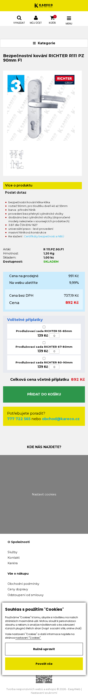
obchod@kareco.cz (61, 419)
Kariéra (13, 563)
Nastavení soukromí (44, 692)
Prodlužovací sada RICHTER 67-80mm (44, 346)
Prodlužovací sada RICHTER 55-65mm (44, 331)
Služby (12, 552)
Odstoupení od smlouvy (26, 595)
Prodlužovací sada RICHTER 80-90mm (44, 362)
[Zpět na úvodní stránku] (44, 5)
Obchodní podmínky (23, 584)
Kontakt (14, 557)
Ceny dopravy (18, 589)
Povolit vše (44, 664)
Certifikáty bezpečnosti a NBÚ (44, 236)
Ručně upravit (44, 649)
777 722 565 (18, 419)
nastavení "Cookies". (28, 637)
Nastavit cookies (44, 494)
